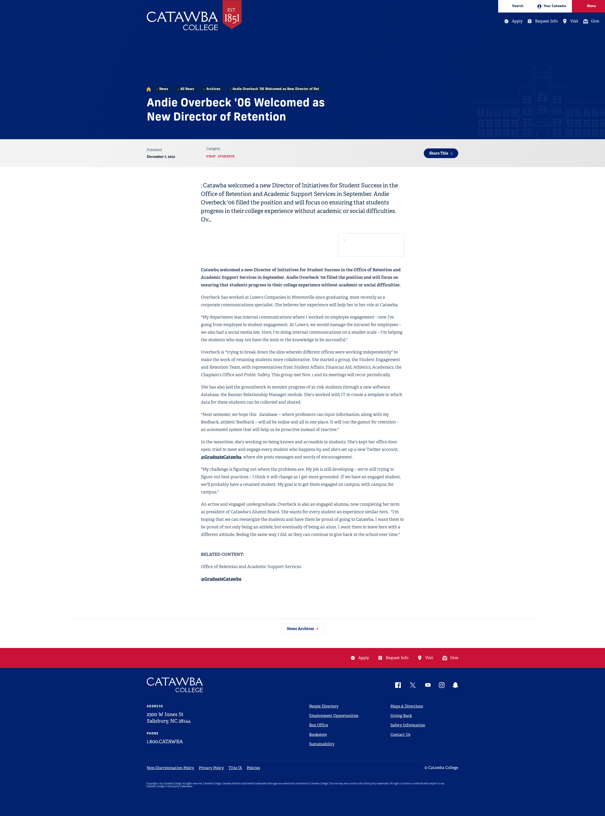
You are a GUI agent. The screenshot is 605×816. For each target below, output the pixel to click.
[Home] (149, 89)
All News (187, 89)
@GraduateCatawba (221, 457)
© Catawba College (441, 767)
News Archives (300, 628)
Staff (211, 156)
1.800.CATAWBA (165, 741)
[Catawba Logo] (175, 685)
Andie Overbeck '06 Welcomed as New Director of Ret (276, 89)
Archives (213, 89)
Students (226, 156)
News (163, 89)
